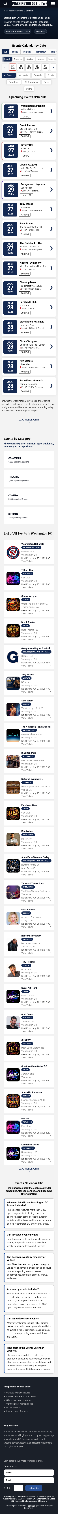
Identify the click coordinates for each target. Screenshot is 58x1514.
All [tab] (5, 52)
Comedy (38, 75)
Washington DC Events (13, 11)
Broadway (14, 82)
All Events (8, 75)
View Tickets (51, 106)
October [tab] (29, 59)
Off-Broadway (31, 82)
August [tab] (7, 59)
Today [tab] (15, 52)
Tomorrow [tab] (41, 52)
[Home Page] (29, 3)
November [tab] (41, 59)
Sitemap (31, 1505)
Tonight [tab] (27, 52)
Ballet (46, 82)
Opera (29, 89)
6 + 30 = (7, 1488)
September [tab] (18, 59)
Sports (51, 75)
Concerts (23, 75)
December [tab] (52, 59)
